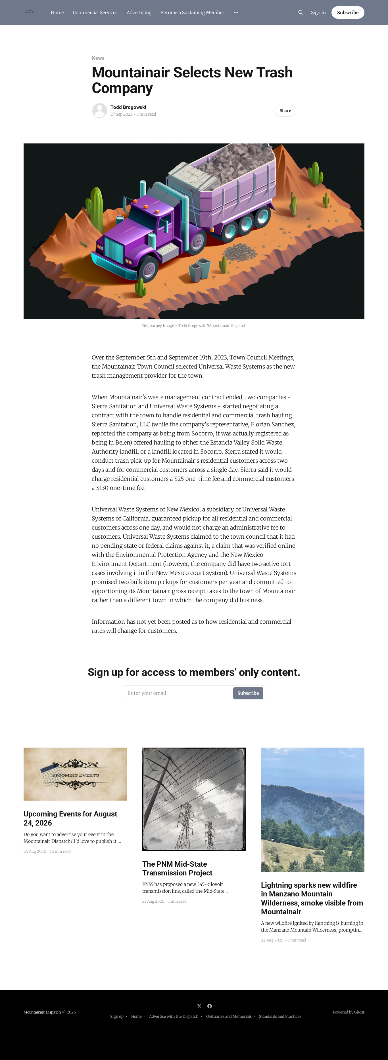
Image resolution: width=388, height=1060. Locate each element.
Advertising (139, 12)
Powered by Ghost (348, 1012)
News (98, 58)
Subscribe (348, 12)
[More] (236, 13)
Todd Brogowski (128, 107)
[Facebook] (209, 1006)
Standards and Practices (280, 1016)
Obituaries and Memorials (229, 1016)
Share (285, 110)
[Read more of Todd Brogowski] (100, 111)
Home (57, 12)
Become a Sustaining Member (192, 12)
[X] (199, 1006)
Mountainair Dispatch (42, 1012)
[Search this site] (300, 12)
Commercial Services (95, 12)
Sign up (117, 1016)
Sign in (318, 12)
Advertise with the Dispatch (174, 1016)
